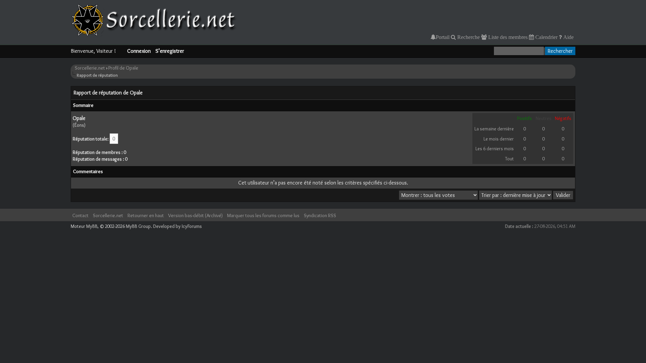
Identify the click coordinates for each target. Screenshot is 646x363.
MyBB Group (138, 226)
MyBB (92, 226)
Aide (568, 37)
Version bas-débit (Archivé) (195, 215)
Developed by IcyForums (177, 226)
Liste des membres (507, 37)
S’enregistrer (169, 51)
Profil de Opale (123, 68)
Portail (443, 37)
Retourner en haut (146, 215)
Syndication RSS (320, 215)
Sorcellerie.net (90, 68)
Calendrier (546, 37)
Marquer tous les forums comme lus (263, 215)
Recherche (468, 37)
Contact (80, 215)
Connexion (139, 51)
